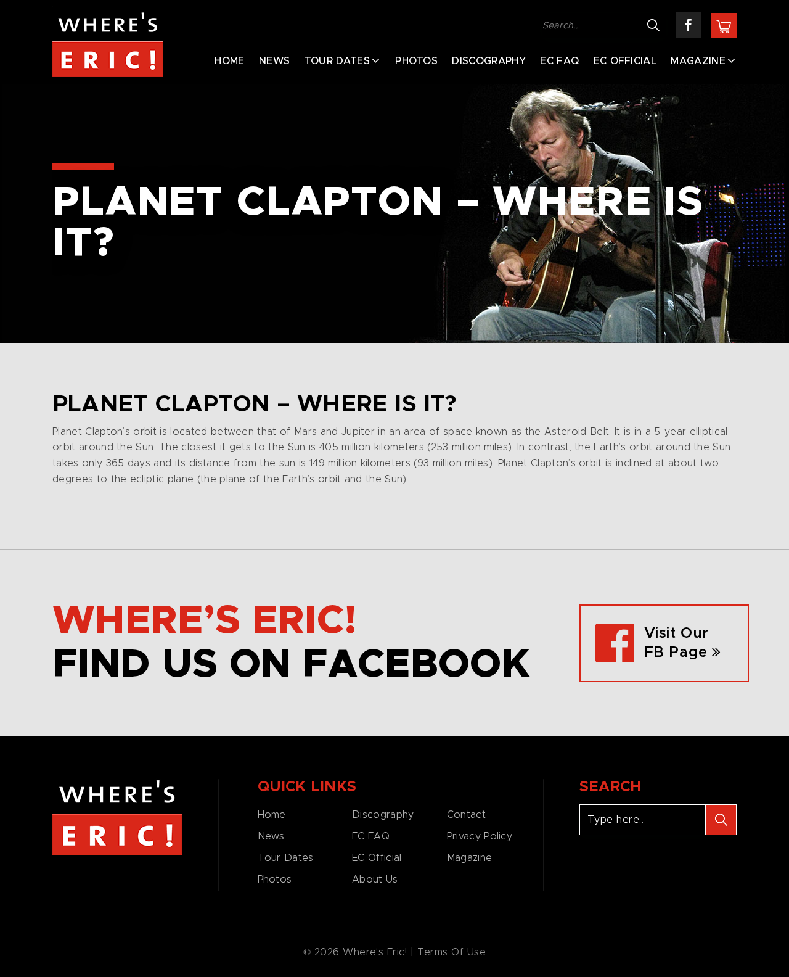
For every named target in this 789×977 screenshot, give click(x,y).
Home (229, 61)
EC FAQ (559, 61)
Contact (466, 815)
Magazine (698, 61)
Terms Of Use (451, 952)
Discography (489, 61)
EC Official (625, 61)
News (274, 61)
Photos (416, 61)
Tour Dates (337, 61)
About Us (375, 879)
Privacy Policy (479, 836)
